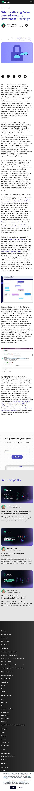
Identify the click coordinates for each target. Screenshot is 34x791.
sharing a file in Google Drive (11, 251)
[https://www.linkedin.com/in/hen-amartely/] (26, 25)
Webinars (4, 722)
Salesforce (4, 682)
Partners (4, 736)
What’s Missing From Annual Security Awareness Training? (23, 39)
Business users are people (10, 222)
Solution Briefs (5, 718)
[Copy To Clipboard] (25, 76)
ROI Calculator (5, 753)
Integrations (5, 644)
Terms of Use (5, 742)
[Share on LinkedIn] (2, 76)
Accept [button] (13, 787)
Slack (11, 239)
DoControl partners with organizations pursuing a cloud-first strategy (15, 404)
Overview (4, 638)
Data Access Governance (9, 652)
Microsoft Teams (19, 239)
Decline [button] (20, 787)
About (3, 732)
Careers (3, 739)
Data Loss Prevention (7, 661)
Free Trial (4, 759)
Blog (8, 39)
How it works (5, 641)
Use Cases (12, 39)
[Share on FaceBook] (14, 76)
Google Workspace (7, 675)
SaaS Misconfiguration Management (12, 665)
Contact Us (4, 767)
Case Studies (5, 715)
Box (2, 688)
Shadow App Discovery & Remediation (12, 668)
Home (2, 39)
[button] (31, 2)
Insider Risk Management (9, 655)
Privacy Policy (5, 745)
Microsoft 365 (5, 679)
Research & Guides (7, 709)
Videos (3, 706)
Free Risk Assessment (7, 756)
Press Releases (5, 712)
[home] (5, 2)
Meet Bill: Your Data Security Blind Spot (13, 725)
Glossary (4, 702)
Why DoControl (6, 634)
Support (3, 770)
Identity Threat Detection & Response (12, 658)
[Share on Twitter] (8, 76)
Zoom (3, 691)
